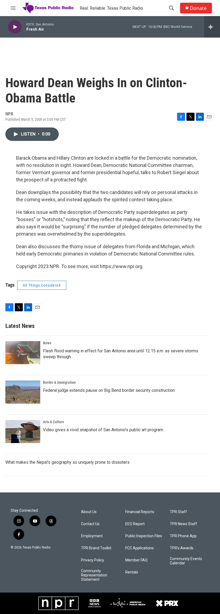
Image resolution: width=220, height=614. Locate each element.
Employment (92, 536)
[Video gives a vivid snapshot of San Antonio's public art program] (22, 431)
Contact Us (90, 524)
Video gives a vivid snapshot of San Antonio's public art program (103, 429)
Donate (198, 8)
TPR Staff (178, 512)
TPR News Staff (183, 524)
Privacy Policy (92, 560)
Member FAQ (136, 560)
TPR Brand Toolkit (96, 548)
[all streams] (212, 27)
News (47, 343)
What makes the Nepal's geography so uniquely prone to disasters (67, 462)
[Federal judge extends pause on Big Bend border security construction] (22, 392)
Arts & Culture (53, 422)
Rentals (131, 572)
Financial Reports (139, 512)
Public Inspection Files (143, 536)
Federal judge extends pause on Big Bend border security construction (109, 390)
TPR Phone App (183, 536)
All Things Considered (42, 285)
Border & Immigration (59, 382)
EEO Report (135, 524)
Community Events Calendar (186, 561)
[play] (14, 27)
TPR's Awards (181, 548)
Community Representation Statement (94, 575)
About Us (89, 512)
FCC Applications (139, 548)
